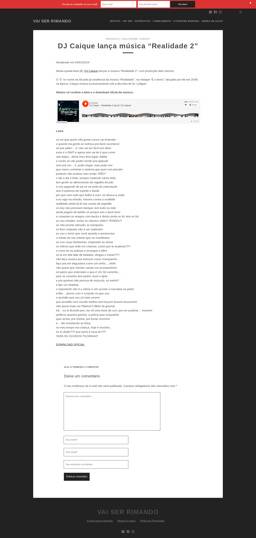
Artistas (115, 21)
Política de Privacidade (152, 521)
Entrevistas (142, 21)
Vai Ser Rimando (52, 21)
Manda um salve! (212, 21)
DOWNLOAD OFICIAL (70, 344)
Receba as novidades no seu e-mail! (79, 4)
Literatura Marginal (187, 21)
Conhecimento (162, 21)
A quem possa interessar (100, 521)
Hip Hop (127, 21)
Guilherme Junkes (136, 39)
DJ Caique (91, 71)
